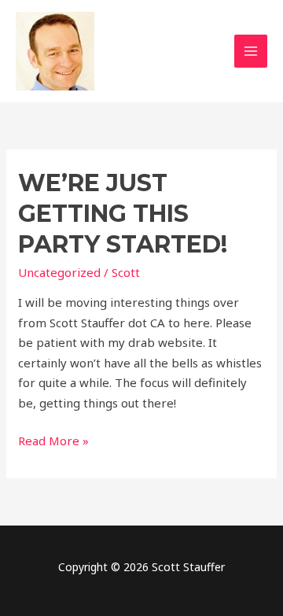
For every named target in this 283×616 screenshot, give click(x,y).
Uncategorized (59, 272)
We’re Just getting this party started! (122, 213)
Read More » (53, 439)
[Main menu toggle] (251, 51)
